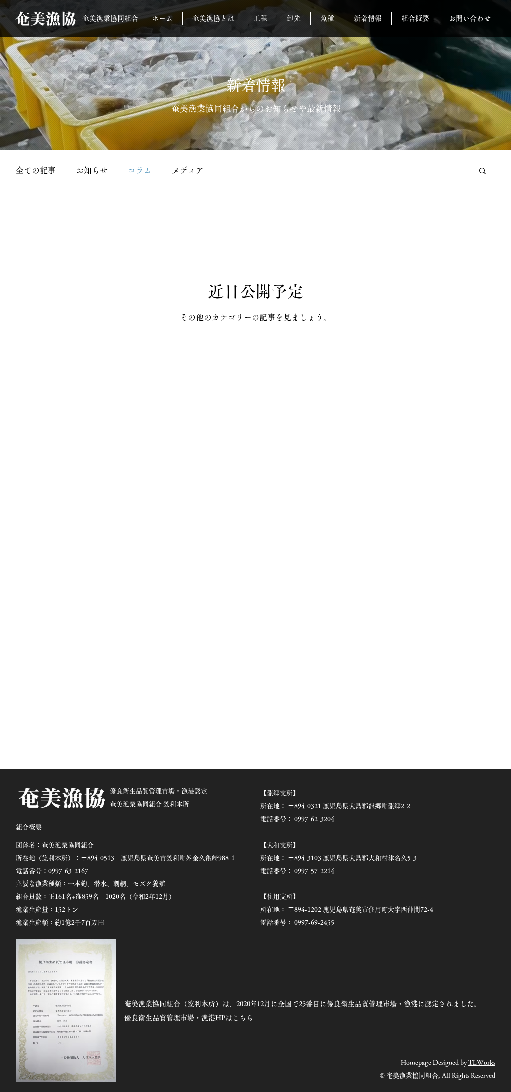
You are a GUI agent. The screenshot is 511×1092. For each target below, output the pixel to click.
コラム (140, 170)
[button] (482, 171)
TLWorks (481, 1062)
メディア (188, 170)
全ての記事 (36, 170)
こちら (242, 1017)
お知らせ (92, 170)
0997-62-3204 (314, 819)
